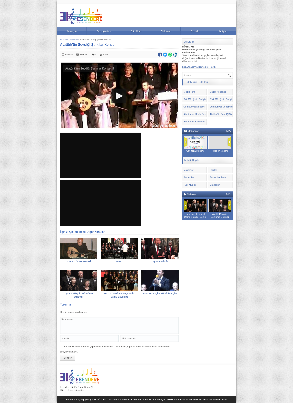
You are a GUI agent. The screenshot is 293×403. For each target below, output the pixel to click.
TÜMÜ (228, 131)
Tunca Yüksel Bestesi (78, 261)
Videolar (74, 39)
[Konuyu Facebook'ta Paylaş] (160, 54)
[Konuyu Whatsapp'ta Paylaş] (170, 54)
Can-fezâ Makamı (195, 150)
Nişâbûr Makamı (219, 150)
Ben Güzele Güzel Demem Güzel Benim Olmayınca (195, 217)
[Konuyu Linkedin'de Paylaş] (175, 54)
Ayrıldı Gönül (160, 261)
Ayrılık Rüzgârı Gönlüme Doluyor (220, 215)
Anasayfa (64, 39)
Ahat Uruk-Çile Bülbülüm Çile (160, 293)
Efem (119, 261)
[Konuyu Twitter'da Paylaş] (165, 54)
